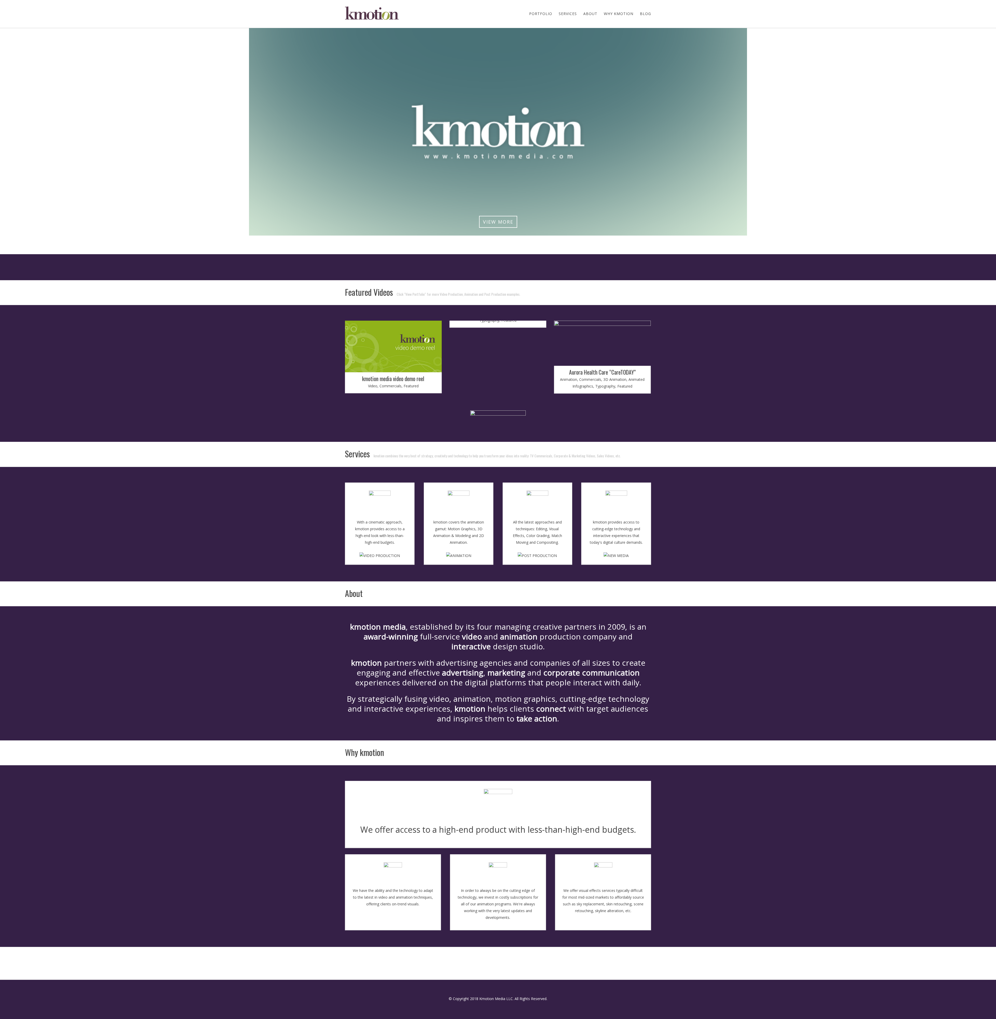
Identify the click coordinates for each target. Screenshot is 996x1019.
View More (498, 222)
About (590, 13)
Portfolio (540, 13)
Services (568, 13)
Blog (645, 13)
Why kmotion (618, 13)
